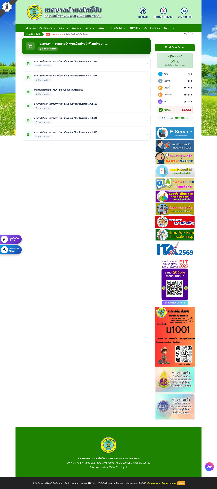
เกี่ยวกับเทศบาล (45, 28)
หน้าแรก (32, 28)
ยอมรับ (181, 483)
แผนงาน (75, 28)
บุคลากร (61, 28)
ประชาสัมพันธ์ (116, 28)
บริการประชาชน (151, 28)
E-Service (133, 28)
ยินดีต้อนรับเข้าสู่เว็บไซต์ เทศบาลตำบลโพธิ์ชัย (82, 35)
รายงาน (101, 28)
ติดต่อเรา (167, 28)
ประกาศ (88, 28)
